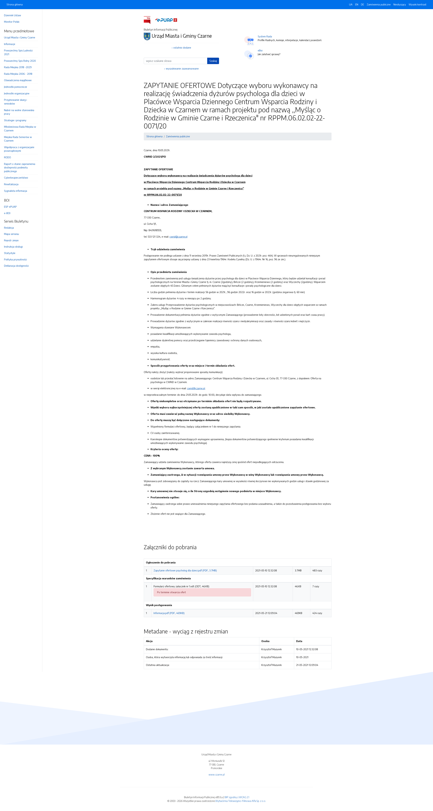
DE (362, 4)
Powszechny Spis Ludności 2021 (18, 52)
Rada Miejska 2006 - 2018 (18, 73)
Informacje (9, 43)
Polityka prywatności (15, 259)
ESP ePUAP (10, 206)
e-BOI (7, 213)
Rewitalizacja (11, 184)
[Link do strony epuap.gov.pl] (166, 19)
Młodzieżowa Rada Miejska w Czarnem (20, 128)
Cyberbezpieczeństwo (16, 177)
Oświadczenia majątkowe (18, 80)
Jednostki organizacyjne (16, 93)
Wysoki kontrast (417, 4)
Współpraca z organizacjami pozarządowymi (19, 149)
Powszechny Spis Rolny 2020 (20, 60)
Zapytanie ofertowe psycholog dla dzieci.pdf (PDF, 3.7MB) (185, 570)
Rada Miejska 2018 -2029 (18, 67)
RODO (7, 157)
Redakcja (9, 227)
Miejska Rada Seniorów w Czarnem (18, 138)
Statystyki (9, 252)
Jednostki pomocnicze (15, 86)
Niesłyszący (399, 4)
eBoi (260, 50)
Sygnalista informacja (15, 190)
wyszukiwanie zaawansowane (182, 68)
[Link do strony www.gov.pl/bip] (149, 19)
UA (350, 4)
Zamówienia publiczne (379, 4)
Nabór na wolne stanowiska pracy (19, 112)
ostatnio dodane (182, 47)
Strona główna (15, 4)
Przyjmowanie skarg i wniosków (15, 101)
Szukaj (213, 61)
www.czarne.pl (217, 774)
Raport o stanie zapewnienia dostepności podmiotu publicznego (19, 167)
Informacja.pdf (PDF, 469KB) (169, 613)
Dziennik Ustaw (12, 15)
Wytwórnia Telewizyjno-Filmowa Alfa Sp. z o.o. (240, 800)
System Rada (265, 36)
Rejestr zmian (11, 240)
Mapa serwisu (11, 233)
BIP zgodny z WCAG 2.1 (237, 797)
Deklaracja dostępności (16, 265)
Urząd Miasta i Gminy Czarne (19, 37)
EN (356, 4)
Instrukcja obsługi (13, 246)
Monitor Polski (11, 21)
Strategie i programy (15, 120)
